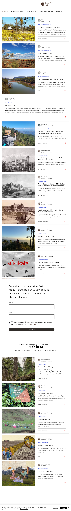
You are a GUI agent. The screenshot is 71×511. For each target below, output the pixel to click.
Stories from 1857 (17, 11)
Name (11, 302)
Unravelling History (46, 11)
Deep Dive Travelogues (44, 24)
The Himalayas (31, 11)
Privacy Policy (24, 509)
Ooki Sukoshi (28, 350)
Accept (63, 508)
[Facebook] (33, 346)
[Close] (69, 508)
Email (11, 312)
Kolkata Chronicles (43, 259)
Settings (55, 508)
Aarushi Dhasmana (50, 350)
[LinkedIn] (37, 346)
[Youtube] (41, 346)
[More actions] (66, 21)
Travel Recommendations (45, 129)
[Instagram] (29, 346)
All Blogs (5, 11)
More (58, 11)
